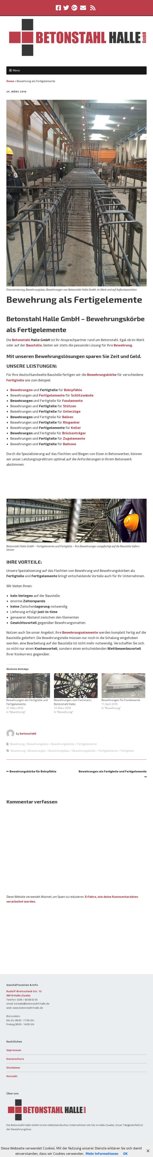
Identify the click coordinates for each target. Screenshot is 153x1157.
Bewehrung (123, 345)
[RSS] (92, 7)
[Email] (83, 7)
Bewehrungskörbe (102, 374)
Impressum (13, 1050)
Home (10, 81)
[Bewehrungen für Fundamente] (123, 685)
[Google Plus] (74, 7)
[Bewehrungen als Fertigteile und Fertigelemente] (28, 685)
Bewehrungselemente (80, 632)
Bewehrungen (21, 390)
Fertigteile (15, 380)
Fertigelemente (52, 395)
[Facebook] (59, 7)
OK (125, 1153)
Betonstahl (21, 340)
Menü (16, 70)
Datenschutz (15, 1059)
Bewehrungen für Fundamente (121, 700)
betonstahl (28, 733)
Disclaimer (13, 1067)
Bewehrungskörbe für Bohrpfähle (33, 771)
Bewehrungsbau (37, 744)
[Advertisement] (76, 484)
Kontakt (12, 1076)
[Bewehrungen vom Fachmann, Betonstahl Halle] (76, 685)
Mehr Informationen (102, 1153)
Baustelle (34, 345)
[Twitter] (66, 7)
